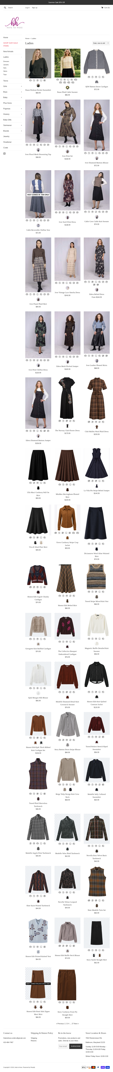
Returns (34, 1041)
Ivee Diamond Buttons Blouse (96, 163)
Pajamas (6, 109)
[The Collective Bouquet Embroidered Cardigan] (67, 626)
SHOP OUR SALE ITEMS (10, 44)
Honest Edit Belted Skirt (67, 605)
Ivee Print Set (67, 156)
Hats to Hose (18, 1067)
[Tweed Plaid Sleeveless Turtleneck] (38, 775)
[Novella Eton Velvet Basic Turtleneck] (97, 829)
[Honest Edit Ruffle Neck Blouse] (67, 931)
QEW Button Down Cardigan (96, 87)
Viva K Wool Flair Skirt (38, 547)
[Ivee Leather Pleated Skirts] (97, 332)
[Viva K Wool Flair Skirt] (38, 520)
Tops (5, 74)
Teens (5, 81)
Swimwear (7, 125)
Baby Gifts (7, 120)
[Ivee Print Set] (67, 122)
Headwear (7, 142)
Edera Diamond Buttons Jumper (38, 440)
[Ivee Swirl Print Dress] (67, 190)
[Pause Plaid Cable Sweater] (67, 63)
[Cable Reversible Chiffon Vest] (38, 194)
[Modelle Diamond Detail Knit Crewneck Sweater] (67, 676)
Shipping (34, 1038)
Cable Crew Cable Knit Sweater (96, 221)
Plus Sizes (7, 103)
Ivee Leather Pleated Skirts (96, 365)
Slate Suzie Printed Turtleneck (38, 906)
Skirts (5, 71)
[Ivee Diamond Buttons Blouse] (97, 125)
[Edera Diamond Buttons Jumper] (38, 403)
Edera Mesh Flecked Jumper (67, 366)
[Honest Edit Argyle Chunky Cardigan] (38, 574)
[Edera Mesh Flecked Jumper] (67, 333)
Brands (6, 131)
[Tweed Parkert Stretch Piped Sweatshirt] (97, 723)
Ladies (6, 57)
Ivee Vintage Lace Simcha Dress (67, 292)
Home (5, 37)
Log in (27, 7)
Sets (4, 68)
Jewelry (6, 136)
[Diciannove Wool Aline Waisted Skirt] (97, 523)
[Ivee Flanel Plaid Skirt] (38, 264)
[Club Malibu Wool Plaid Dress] (97, 398)
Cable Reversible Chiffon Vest (38, 230)
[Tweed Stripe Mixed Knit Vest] (97, 577)
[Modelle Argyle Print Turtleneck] (38, 827)
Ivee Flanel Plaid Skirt (38, 304)
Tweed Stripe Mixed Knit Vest (96, 601)
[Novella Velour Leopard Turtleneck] (67, 878)
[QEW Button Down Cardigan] (97, 62)
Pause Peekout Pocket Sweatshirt (38, 90)
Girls (5, 86)
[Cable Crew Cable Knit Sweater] (97, 190)
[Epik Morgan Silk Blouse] (38, 674)
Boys (5, 92)
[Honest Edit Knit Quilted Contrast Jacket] (97, 676)
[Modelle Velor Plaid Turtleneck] (67, 828)
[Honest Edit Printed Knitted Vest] (38, 931)
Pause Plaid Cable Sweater (67, 92)
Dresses (6, 61)
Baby (5, 97)
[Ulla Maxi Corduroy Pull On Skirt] (38, 464)
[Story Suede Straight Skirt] (97, 933)
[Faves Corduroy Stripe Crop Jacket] (67, 518)
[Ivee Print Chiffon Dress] (38, 334)
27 (72, 1024)
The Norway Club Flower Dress (67, 430)
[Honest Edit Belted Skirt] (67, 579)
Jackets (6, 65)
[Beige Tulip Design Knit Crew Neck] (67, 770)
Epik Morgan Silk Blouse (38, 698)
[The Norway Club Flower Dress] (67, 398)
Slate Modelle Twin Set (97, 910)
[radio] (30, 80)
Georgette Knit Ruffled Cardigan (38, 649)
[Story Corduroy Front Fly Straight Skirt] (67, 983)
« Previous (60, 1024)
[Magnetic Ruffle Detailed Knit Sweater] (97, 625)
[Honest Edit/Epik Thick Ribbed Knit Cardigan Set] (38, 724)
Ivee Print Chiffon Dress (38, 370)
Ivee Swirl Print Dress (67, 222)
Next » (76, 1024)
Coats (5, 148)
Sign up (34, 7)
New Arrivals (8, 51)
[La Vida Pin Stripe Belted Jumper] (97, 463)
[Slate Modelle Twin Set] (97, 882)
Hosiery (6, 114)
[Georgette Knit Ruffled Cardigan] (38, 625)
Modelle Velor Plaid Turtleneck (67, 853)
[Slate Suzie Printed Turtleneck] (38, 880)
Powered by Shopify (29, 1067)
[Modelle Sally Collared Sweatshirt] (97, 770)
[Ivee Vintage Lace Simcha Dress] (67, 259)
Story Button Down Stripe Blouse (67, 749)
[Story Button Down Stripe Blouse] (67, 725)
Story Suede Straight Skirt (97, 960)
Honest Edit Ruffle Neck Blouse (67, 955)
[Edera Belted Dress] (97, 258)
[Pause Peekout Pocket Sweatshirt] (38, 63)
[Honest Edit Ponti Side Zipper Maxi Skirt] (38, 983)
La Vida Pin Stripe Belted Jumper (97, 491)
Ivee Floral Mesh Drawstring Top (38, 154)
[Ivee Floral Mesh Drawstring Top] (38, 121)
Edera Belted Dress (96, 294)
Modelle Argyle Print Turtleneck (38, 853)
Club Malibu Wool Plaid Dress (97, 431)
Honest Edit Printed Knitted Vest (38, 956)
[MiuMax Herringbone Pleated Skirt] (67, 465)
